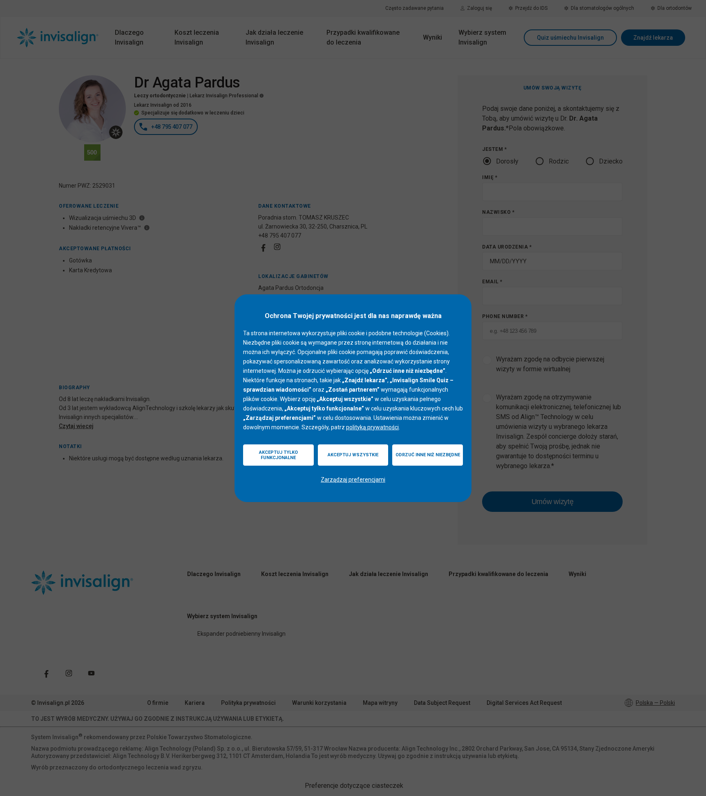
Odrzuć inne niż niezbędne (427, 454)
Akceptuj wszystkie (353, 454)
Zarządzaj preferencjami (353, 479)
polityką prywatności (372, 427)
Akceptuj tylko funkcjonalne (278, 455)
